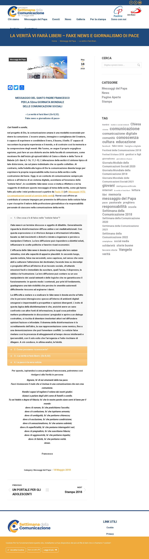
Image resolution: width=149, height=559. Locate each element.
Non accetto (33, 550)
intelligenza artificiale (126, 186)
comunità (108, 138)
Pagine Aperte (111, 97)
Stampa (107, 101)
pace (105, 202)
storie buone (125, 245)
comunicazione (125, 129)
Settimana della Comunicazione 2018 (117, 212)
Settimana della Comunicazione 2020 (121, 220)
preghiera (128, 202)
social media (121, 241)
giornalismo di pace (124, 159)
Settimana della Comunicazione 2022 (115, 235)
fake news (117, 146)
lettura (136, 190)
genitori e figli (133, 154)
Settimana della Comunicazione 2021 (120, 227)
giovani (108, 185)
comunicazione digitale (119, 133)
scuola (132, 206)
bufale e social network (120, 125)
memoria (115, 194)
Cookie (110, 527)
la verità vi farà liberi (122, 190)
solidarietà (108, 245)
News (105, 93)
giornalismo (108, 158)
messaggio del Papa (119, 198)
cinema (105, 130)
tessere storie (109, 250)
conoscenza (127, 137)
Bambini (105, 125)
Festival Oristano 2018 (113, 154)
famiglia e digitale (133, 146)
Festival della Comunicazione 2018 (121, 150)
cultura (108, 142)
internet (107, 190)
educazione (126, 142)
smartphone (107, 241)
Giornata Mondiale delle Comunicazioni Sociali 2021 (118, 179)
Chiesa (136, 124)
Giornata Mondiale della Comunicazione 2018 (116, 172)
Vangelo (125, 249)
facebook (106, 146)
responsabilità (114, 206)
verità (106, 254)
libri (104, 194)
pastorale (115, 202)
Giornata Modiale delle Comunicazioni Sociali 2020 (118, 164)
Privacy (110, 534)
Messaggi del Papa (18, 60)
